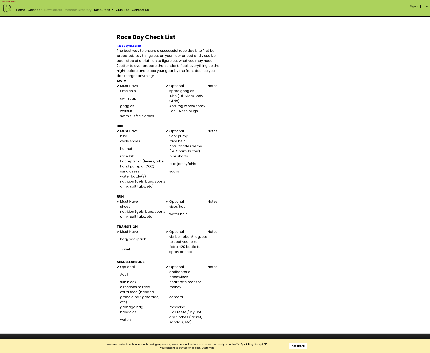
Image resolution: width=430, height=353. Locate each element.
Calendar (35, 10)
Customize (208, 347)
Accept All (298, 345)
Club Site (122, 10)
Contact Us (140, 10)
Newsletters (53, 10)
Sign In (414, 6)
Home (20, 10)
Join (425, 6)
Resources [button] (102, 10)
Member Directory (78, 10)
